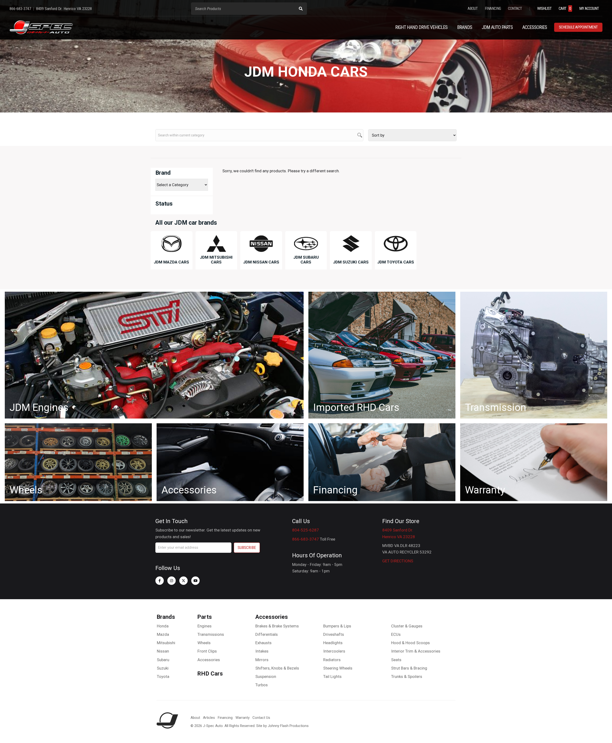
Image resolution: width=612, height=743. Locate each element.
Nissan (163, 651)
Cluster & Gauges (406, 626)
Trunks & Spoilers (406, 676)
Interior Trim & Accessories (415, 651)
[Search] (301, 9)
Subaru (163, 659)
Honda (163, 626)
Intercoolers (334, 651)
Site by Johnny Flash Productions (282, 726)
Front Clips (207, 651)
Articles (209, 717)
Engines (204, 626)
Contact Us (261, 717)
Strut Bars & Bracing (409, 668)
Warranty (242, 717)
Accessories (208, 659)
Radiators (332, 659)
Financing (225, 717)
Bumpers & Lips (337, 626)
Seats (396, 659)
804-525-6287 (305, 530)
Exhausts (263, 642)
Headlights (333, 642)
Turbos (261, 684)
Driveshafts (333, 634)
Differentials (266, 634)
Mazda (163, 634)
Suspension (265, 676)
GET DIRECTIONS (397, 561)
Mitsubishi (166, 642)
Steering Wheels (337, 668)
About (195, 717)
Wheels (204, 642)
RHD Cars (210, 673)
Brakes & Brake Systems (277, 626)
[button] (159, 580)
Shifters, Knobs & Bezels (277, 668)
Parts (204, 617)
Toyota (163, 676)
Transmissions (210, 634)
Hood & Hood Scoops (410, 642)
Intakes (261, 651)
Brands (166, 617)
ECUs (396, 634)
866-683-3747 (305, 539)
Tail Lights (332, 676)
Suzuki (163, 668)
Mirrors (261, 659)
